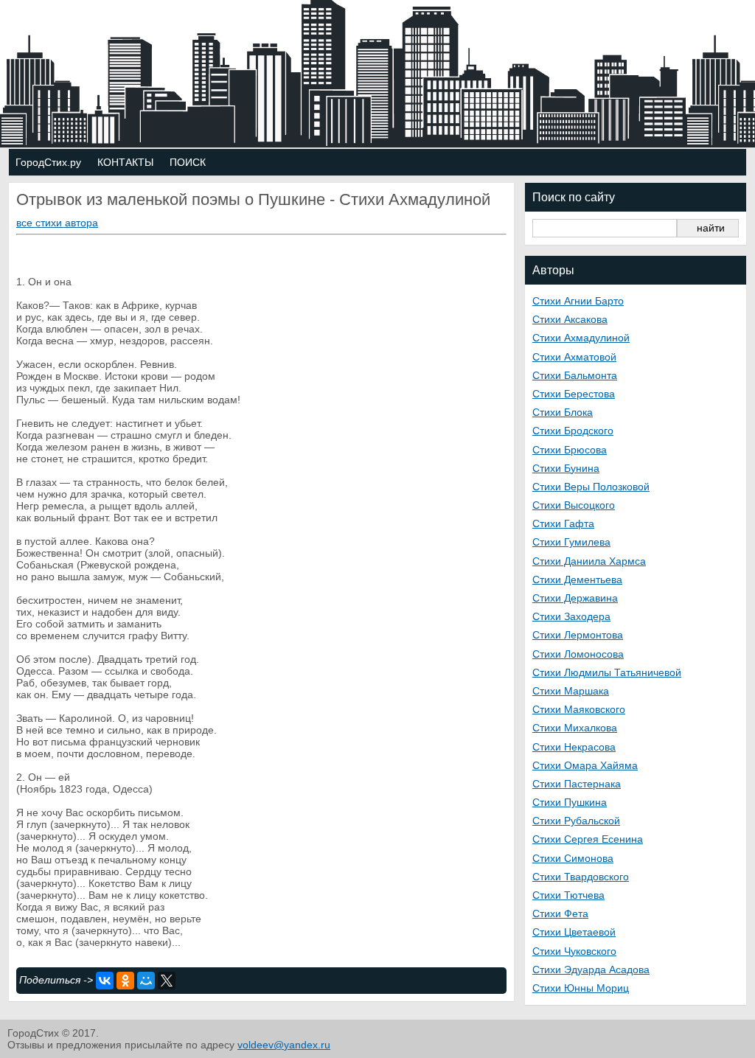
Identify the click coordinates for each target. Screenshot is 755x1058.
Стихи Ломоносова (578, 654)
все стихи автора (57, 223)
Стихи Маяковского (578, 709)
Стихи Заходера (571, 616)
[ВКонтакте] (105, 980)
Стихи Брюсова (569, 450)
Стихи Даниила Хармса (589, 561)
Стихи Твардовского (580, 877)
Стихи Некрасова (574, 747)
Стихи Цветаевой (574, 932)
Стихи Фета (560, 913)
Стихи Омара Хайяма (585, 765)
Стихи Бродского (572, 430)
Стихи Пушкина (569, 802)
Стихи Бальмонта (574, 375)
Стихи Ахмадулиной (581, 338)
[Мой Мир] (146, 980)
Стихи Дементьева (577, 579)
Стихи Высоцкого (573, 505)
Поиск (188, 162)
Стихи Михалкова (574, 728)
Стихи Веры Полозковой (591, 487)
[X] (166, 980)
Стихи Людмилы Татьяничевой (606, 672)
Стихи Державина (575, 598)
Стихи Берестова (573, 394)
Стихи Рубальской (576, 820)
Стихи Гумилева (571, 542)
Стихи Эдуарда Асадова (591, 969)
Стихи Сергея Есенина (587, 839)
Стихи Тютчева (568, 895)
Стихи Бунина (565, 468)
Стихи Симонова (572, 858)
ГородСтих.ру (48, 162)
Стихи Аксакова (570, 319)
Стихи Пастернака (576, 784)
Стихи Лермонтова (577, 635)
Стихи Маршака (570, 691)
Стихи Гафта (563, 523)
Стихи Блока (562, 412)
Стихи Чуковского (574, 951)
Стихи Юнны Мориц (580, 988)
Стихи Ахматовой (574, 357)
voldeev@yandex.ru (283, 1045)
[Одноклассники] (125, 980)
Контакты (125, 162)
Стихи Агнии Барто (578, 301)
